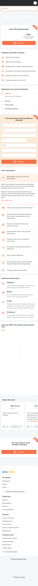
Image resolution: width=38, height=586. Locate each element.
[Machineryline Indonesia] (13, 3)
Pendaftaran (20, 43)
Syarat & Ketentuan (8, 518)
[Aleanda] (27, 338)
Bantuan (4, 484)
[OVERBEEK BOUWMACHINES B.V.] (11, 375)
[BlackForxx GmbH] (27, 387)
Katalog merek (6, 530)
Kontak (4, 487)
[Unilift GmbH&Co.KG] (11, 363)
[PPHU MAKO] (11, 350)
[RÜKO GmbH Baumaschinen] (11, 338)
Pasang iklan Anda (6, 200)
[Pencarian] (35, 8)
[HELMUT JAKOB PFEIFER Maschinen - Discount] (27, 375)
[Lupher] (27, 363)
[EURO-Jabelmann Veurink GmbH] (11, 387)
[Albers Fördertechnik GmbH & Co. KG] (27, 350)
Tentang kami (6, 481)
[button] (35, 3)
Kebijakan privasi (7, 521)
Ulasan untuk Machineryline (10, 527)
